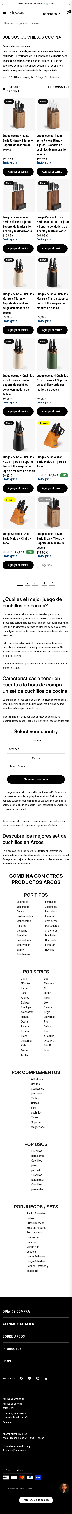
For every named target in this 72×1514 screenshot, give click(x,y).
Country (36, 758)
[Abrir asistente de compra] (64, 1488)
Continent (36, 740)
